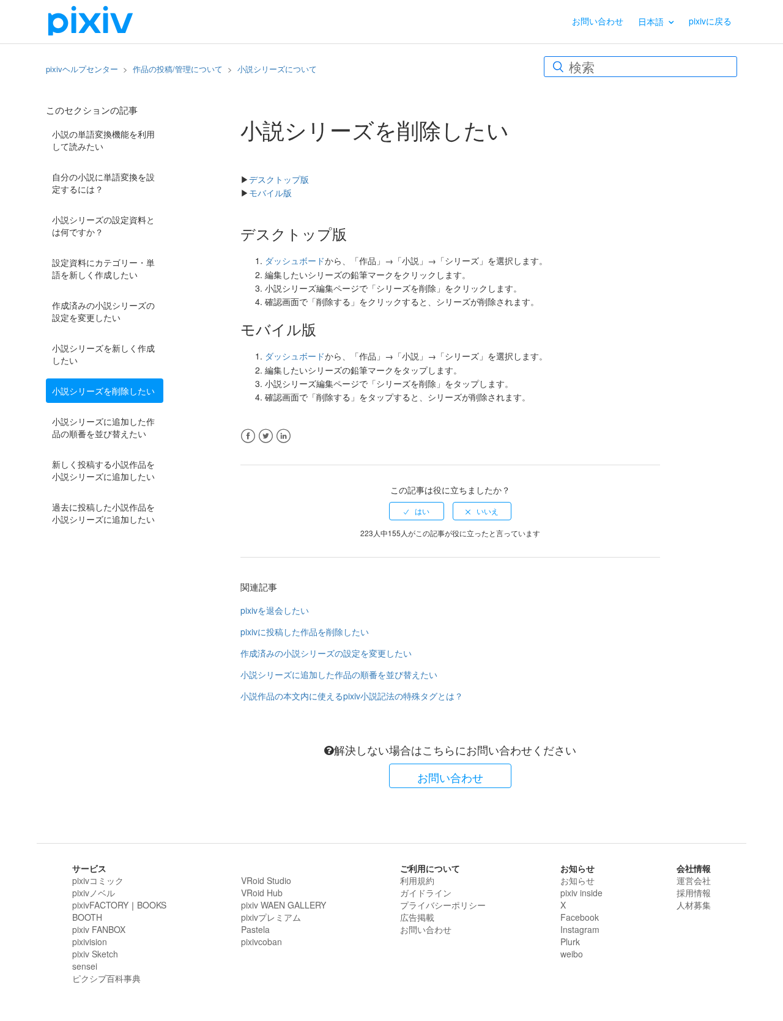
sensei (84, 966)
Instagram (579, 929)
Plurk (570, 941)
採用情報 (694, 892)
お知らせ (577, 880)
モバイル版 (270, 192)
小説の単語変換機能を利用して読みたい (103, 140)
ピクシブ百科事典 (106, 978)
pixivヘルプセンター (82, 69)
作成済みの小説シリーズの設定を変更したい (103, 311)
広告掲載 (417, 917)
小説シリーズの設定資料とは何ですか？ (103, 225)
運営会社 (694, 880)
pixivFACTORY (100, 905)
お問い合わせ (597, 21)
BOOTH (87, 917)
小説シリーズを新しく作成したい (103, 354)
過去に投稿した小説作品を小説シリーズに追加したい (103, 513)
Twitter (265, 436)
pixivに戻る (710, 21)
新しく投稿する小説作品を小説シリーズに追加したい (103, 470)
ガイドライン (425, 892)
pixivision (89, 941)
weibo (571, 954)
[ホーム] (90, 20)
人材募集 (694, 905)
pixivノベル (93, 892)
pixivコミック (98, 880)
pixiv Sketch (95, 954)
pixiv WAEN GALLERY (283, 905)
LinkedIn (283, 436)
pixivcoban (261, 941)
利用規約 (417, 880)
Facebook (248, 436)
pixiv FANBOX (98, 929)
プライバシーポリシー (443, 905)
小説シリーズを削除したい (103, 391)
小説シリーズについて (277, 69)
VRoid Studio (266, 880)
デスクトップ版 (279, 179)
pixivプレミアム (271, 917)
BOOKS (151, 905)
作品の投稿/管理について (178, 69)
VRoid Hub (262, 892)
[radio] (416, 511)
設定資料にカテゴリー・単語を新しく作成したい (103, 268)
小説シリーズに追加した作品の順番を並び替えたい (103, 427)
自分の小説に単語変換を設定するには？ (103, 183)
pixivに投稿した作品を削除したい (304, 631)
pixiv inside (581, 892)
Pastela (255, 929)
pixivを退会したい (274, 610)
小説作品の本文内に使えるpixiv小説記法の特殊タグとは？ (351, 696)
